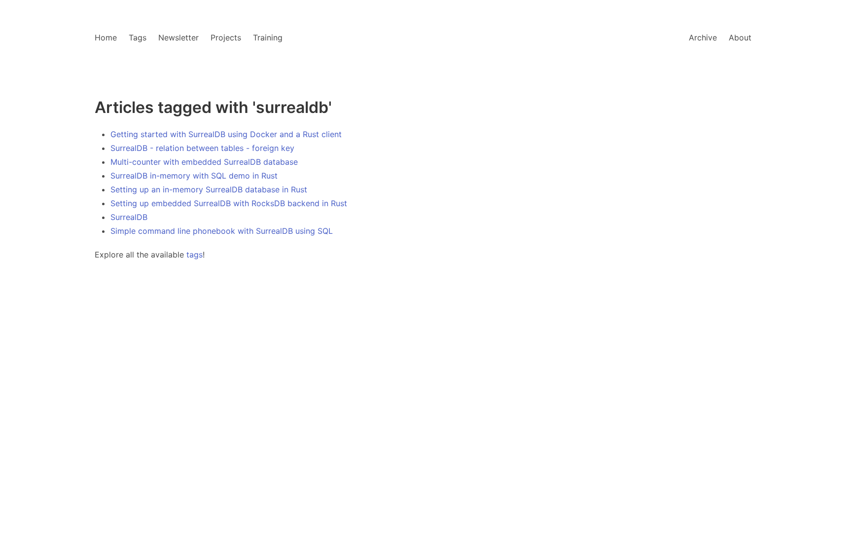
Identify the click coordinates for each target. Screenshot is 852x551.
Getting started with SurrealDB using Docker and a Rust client (226, 134)
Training (268, 37)
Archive (703, 37)
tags (194, 254)
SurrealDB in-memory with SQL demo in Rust (194, 176)
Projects (226, 37)
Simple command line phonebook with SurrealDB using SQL (221, 231)
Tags (137, 37)
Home (106, 37)
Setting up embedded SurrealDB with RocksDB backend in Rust (228, 203)
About (740, 37)
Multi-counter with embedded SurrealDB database (204, 162)
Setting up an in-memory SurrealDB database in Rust (208, 189)
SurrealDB (128, 217)
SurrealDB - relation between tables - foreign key (202, 148)
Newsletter (178, 37)
